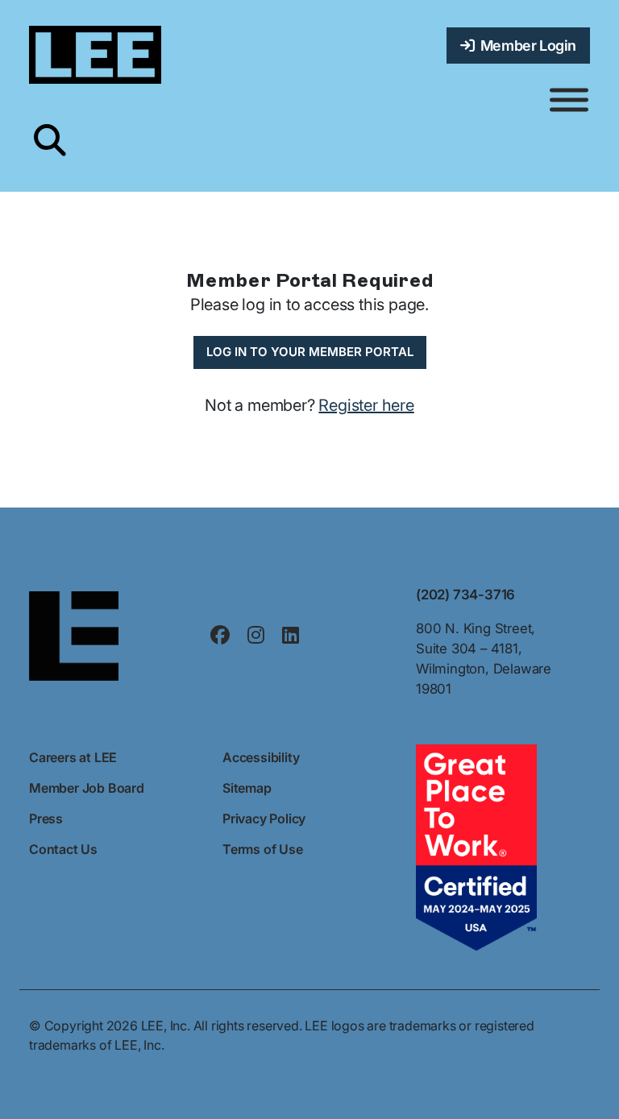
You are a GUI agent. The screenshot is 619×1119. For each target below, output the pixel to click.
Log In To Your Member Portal (309, 351)
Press (46, 818)
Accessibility (260, 757)
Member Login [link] (525, 45)
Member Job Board (86, 788)
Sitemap (247, 788)
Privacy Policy (263, 818)
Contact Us (63, 849)
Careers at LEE (73, 757)
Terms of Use (262, 849)
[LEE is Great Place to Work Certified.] (476, 847)
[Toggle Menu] (569, 100)
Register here (365, 405)
